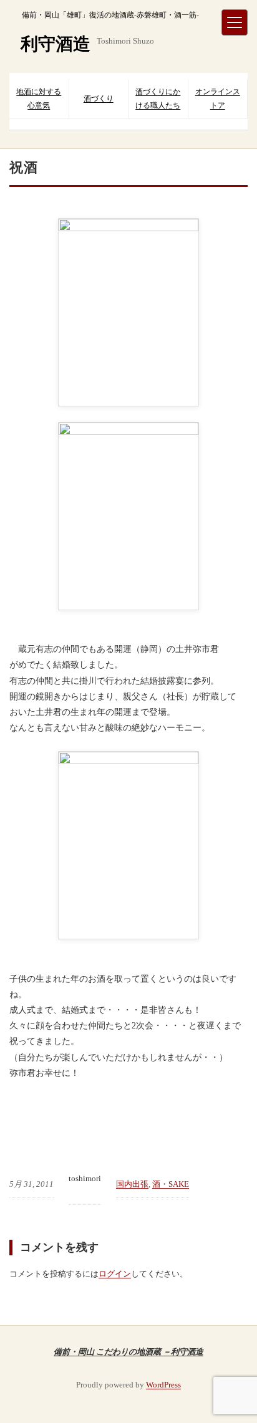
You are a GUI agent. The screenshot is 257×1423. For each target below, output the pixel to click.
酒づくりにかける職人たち (157, 98)
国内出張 (132, 1184)
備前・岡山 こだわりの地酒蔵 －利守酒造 (128, 1351)
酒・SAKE (170, 1184)
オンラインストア (217, 98)
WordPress (163, 1384)
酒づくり (99, 98)
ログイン (115, 1273)
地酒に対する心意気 (38, 98)
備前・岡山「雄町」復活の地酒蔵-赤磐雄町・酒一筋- (110, 15)
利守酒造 (55, 44)
